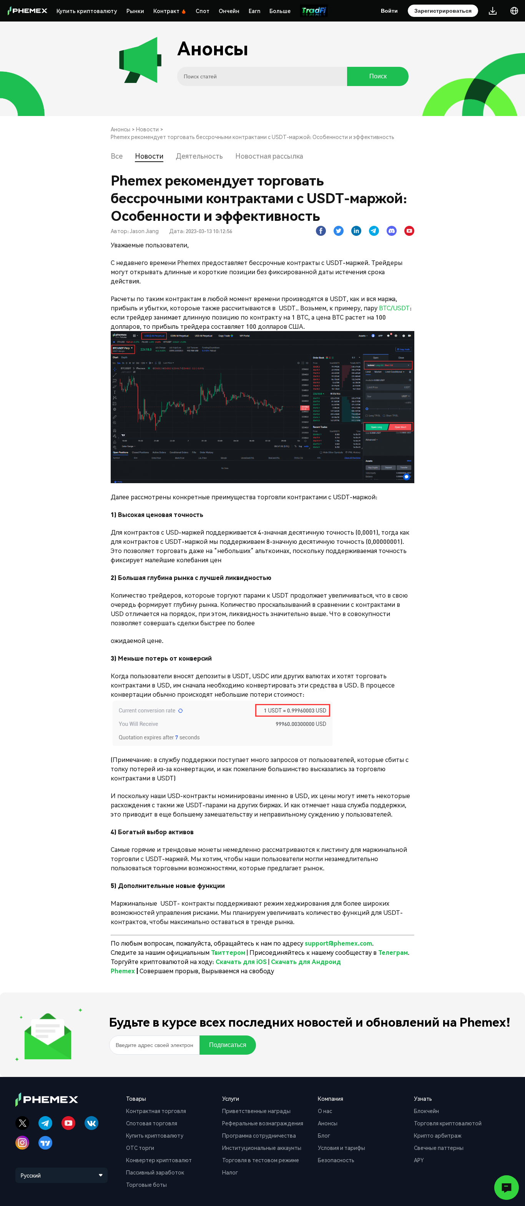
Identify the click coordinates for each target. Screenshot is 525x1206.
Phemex (123, 971)
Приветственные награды (256, 1110)
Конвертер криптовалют (159, 1159)
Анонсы (120, 129)
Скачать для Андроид (306, 962)
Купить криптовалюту (86, 10)
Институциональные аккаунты (261, 1147)
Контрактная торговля (156, 1110)
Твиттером (229, 952)
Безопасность (336, 1159)
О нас (325, 1110)
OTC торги (140, 1147)
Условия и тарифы (341, 1147)
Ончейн (229, 10)
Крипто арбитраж (438, 1135)
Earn (254, 10)
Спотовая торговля (151, 1123)
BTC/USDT (394, 308)
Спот (202, 10)
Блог (324, 1135)
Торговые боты (146, 1184)
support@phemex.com (338, 943)
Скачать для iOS (241, 962)
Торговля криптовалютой (448, 1123)
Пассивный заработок (155, 1172)
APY (419, 1159)
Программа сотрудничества (259, 1135)
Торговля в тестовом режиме (260, 1159)
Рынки (135, 10)
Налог (230, 1172)
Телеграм (393, 952)
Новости (147, 129)
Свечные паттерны (439, 1147)
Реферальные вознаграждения (262, 1123)
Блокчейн (426, 1110)
